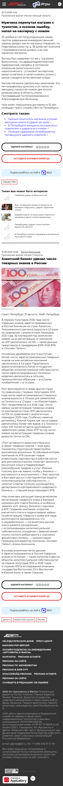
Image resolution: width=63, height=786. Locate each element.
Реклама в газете (29, 656)
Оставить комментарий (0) (31, 158)
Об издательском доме (18, 641)
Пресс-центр (44, 641)
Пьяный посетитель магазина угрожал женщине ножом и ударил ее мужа (31, 121)
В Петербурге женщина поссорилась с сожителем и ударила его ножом (31, 127)
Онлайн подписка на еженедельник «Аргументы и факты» (26, 651)
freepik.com (8, 308)
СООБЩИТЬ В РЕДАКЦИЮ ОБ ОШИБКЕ (25, 682)
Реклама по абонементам (19, 665)
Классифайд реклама (17, 673)
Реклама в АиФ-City (15, 669)
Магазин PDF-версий (15, 645)
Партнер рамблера (29, 771)
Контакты (9, 656)
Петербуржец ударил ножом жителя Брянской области (32, 225)
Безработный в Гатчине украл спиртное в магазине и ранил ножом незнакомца (34, 216)
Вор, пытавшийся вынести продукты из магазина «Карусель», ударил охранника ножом (34, 207)
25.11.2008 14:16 (9, 12)
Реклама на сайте (14, 661)
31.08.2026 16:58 (10, 252)
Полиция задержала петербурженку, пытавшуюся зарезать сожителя (30, 133)
